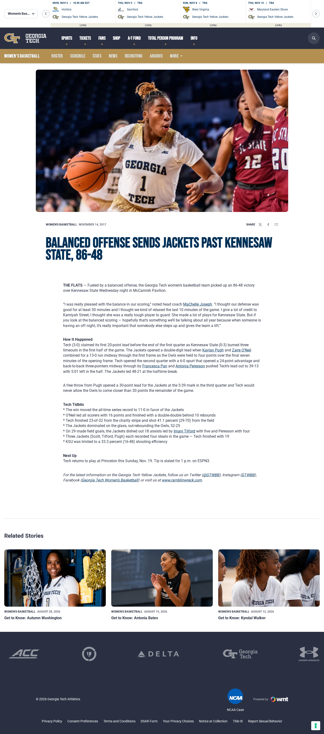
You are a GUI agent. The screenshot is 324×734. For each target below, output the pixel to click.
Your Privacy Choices (178, 721)
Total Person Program (165, 38)
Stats (97, 56)
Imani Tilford (184, 431)
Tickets (85, 38)
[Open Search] (314, 38)
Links (83, 25)
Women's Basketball (61, 224)
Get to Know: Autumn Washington (33, 618)
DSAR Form (149, 721)
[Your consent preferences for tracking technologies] (315, 725)
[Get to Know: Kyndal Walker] (269, 578)
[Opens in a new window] (24, 654)
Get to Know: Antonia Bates (134, 618)
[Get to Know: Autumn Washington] (55, 578)
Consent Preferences (82, 721)
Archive (156, 56)
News (113, 56)
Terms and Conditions (119, 721)
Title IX (238, 721)
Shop (116, 38)
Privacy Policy (52, 721)
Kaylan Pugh (213, 350)
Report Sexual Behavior (265, 721)
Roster (57, 56)
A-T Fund (134, 38)
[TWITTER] (260, 224)
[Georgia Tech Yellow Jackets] (25, 38)
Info (194, 38)
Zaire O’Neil (241, 350)
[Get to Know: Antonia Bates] (162, 578)
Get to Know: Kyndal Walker (242, 618)
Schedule (77, 56)
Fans (102, 38)
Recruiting (134, 56)
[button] (46, 14)
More (174, 56)
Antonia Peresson (190, 366)
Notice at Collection (213, 721)
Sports (66, 38)
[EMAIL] (276, 224)
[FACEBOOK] (268, 224)
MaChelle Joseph (197, 304)
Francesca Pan (154, 366)
